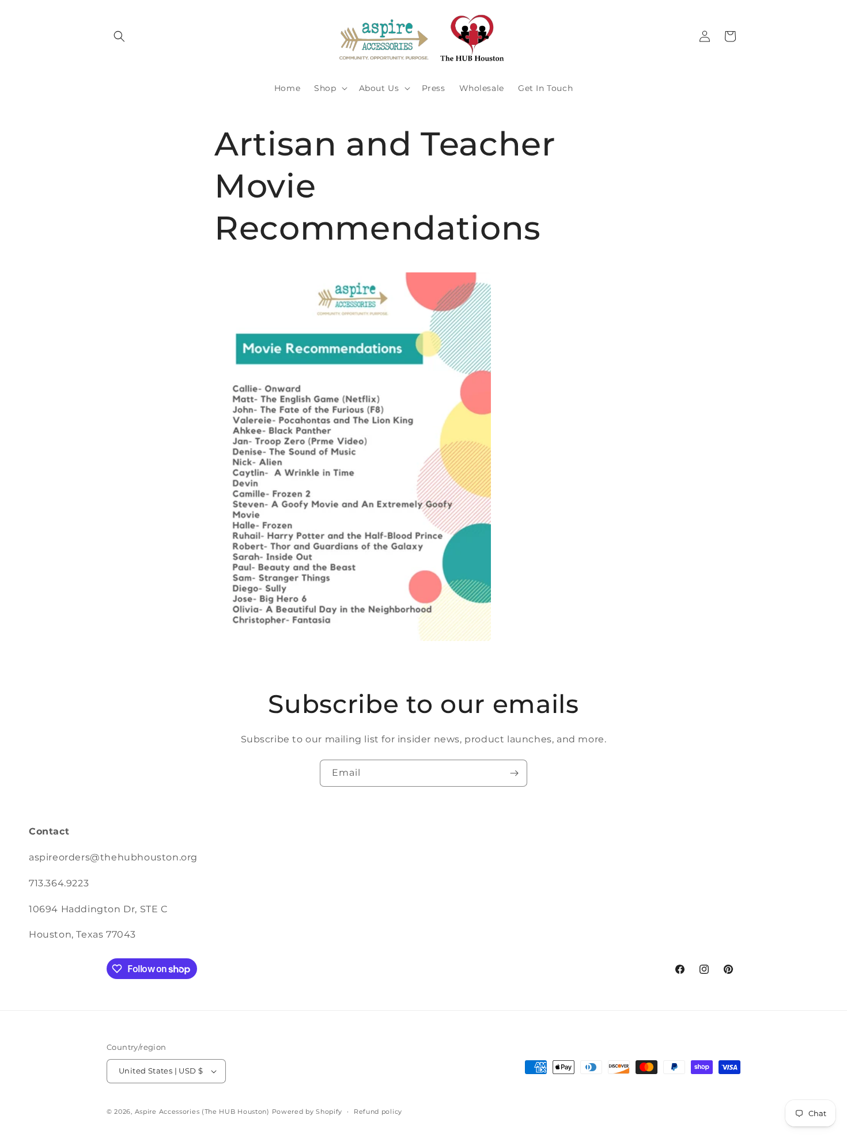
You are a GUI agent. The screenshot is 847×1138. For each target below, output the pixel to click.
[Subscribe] (514, 773)
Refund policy (378, 1111)
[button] (119, 36)
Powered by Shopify (307, 1111)
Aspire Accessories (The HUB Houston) (202, 1111)
